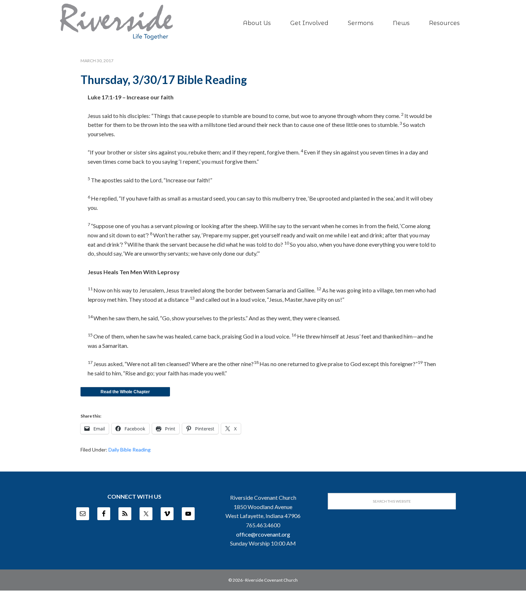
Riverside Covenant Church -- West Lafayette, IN (116, 21)
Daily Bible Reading (129, 450)
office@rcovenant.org (263, 534)
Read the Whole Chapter (125, 392)
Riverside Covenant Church (271, 580)
